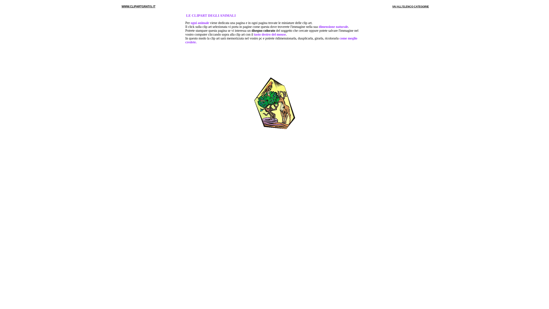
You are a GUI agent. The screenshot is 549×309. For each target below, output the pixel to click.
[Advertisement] (274, 61)
